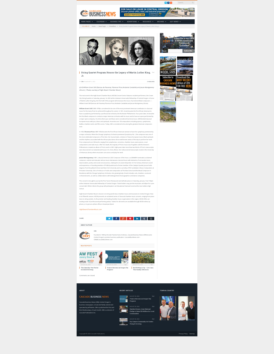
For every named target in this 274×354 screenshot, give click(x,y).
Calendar (100, 22)
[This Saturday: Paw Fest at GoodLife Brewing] (90, 257)
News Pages (86, 22)
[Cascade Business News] (99, 12)
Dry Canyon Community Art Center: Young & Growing (141, 322)
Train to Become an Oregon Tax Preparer (140, 300)
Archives (160, 22)
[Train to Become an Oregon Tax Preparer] (116, 257)
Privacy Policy (183, 333)
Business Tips (115, 22)
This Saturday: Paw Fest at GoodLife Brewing (89, 268)
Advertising (132, 22)
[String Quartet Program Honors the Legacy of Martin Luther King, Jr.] (116, 51)
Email (164, 51)
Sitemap (192, 333)
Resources (147, 22)
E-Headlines (150, 81)
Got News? (174, 22)
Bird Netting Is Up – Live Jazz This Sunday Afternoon (143, 268)
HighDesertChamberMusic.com (89, 209)
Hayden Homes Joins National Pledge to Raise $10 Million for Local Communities (142, 311)
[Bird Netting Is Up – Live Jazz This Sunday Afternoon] (143, 257)
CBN (82, 81)
